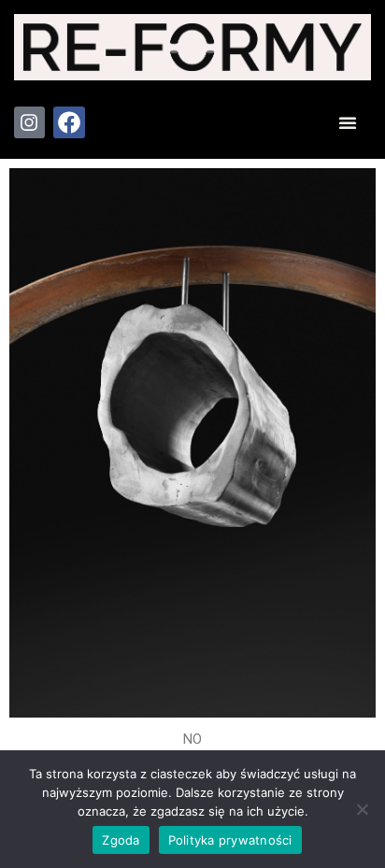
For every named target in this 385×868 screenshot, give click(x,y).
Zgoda (120, 839)
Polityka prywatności (230, 839)
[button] (348, 122)
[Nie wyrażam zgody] (361, 809)
